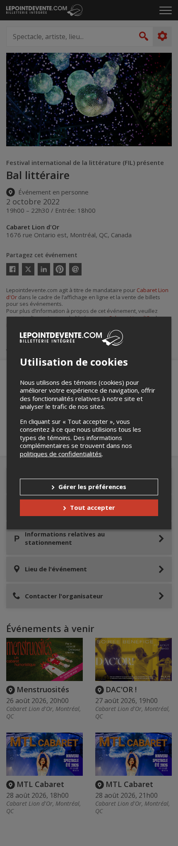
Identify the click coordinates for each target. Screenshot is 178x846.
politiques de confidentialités (61, 454)
